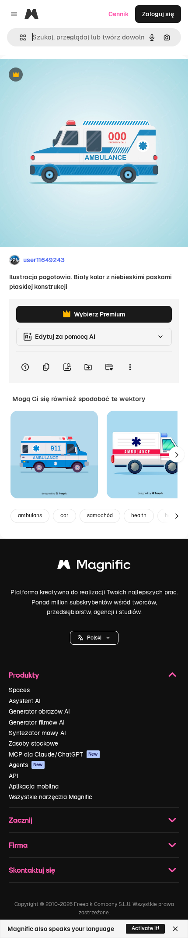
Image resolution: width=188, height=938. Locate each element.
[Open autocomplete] (19, 37)
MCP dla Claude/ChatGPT (53, 754)
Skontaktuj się (32, 869)
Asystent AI (25, 701)
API (13, 776)
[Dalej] (177, 454)
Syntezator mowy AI (37, 733)
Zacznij (20, 819)
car (64, 515)
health (138, 515)
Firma (18, 844)
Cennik (118, 14)
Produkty (24, 674)
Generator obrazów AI (39, 711)
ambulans (30, 515)
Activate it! (145, 928)
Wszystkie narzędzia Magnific (50, 797)
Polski (94, 637)
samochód (100, 515)
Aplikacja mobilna (34, 786)
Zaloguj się (158, 14)
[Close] (175, 929)
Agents (26, 765)
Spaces (19, 690)
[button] (94, 638)
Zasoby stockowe (33, 743)
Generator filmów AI (37, 722)
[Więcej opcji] (130, 367)
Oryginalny (60, 75)
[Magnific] (94, 566)
